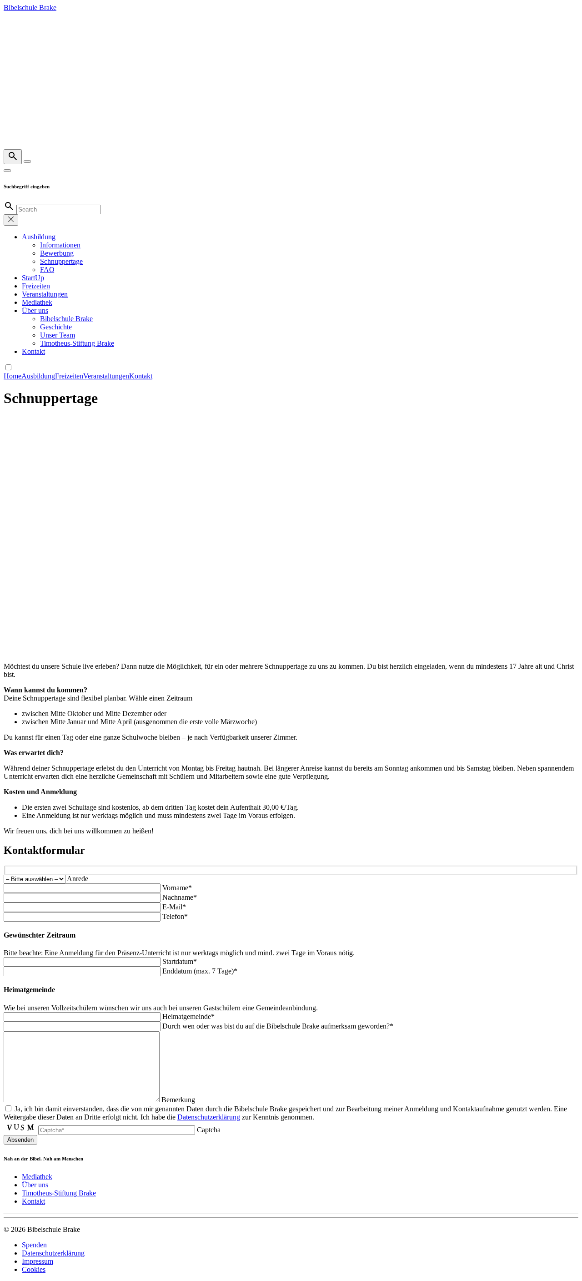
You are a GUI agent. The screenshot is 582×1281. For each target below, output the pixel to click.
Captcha (209, 1130)
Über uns (35, 310)
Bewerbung (57, 253)
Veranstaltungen (45, 294)
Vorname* (177, 888)
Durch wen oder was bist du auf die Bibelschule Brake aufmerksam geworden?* (277, 1026)
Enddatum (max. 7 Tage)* (199, 971)
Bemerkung (178, 1100)
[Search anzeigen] (13, 156)
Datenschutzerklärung (208, 1117)
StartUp (33, 278)
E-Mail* (174, 907)
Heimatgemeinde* (188, 1016)
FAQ (47, 269)
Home (12, 376)
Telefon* (175, 916)
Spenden (34, 1245)
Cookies (33, 1269)
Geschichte (56, 327)
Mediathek (37, 302)
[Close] (7, 170)
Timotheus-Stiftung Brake (77, 343)
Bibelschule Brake (66, 319)
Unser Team (57, 335)
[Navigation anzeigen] (27, 161)
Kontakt (33, 351)
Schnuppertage (61, 261)
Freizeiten (36, 286)
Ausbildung (38, 237)
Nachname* (179, 897)
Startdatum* (179, 961)
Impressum (37, 1261)
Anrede (77, 879)
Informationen (60, 245)
